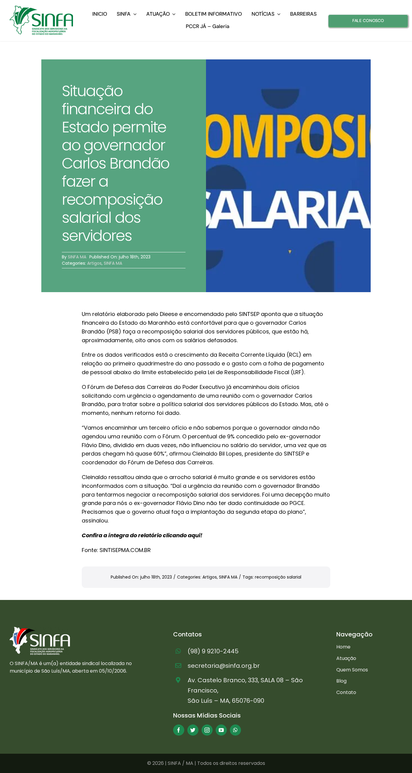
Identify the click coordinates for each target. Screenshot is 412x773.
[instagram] (207, 730)
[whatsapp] (235, 730)
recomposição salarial (278, 577)
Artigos (94, 263)
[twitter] (192, 730)
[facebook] (178, 730)
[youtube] (221, 730)
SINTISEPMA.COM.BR (125, 550)
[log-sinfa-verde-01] (41, 8)
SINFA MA (77, 257)
